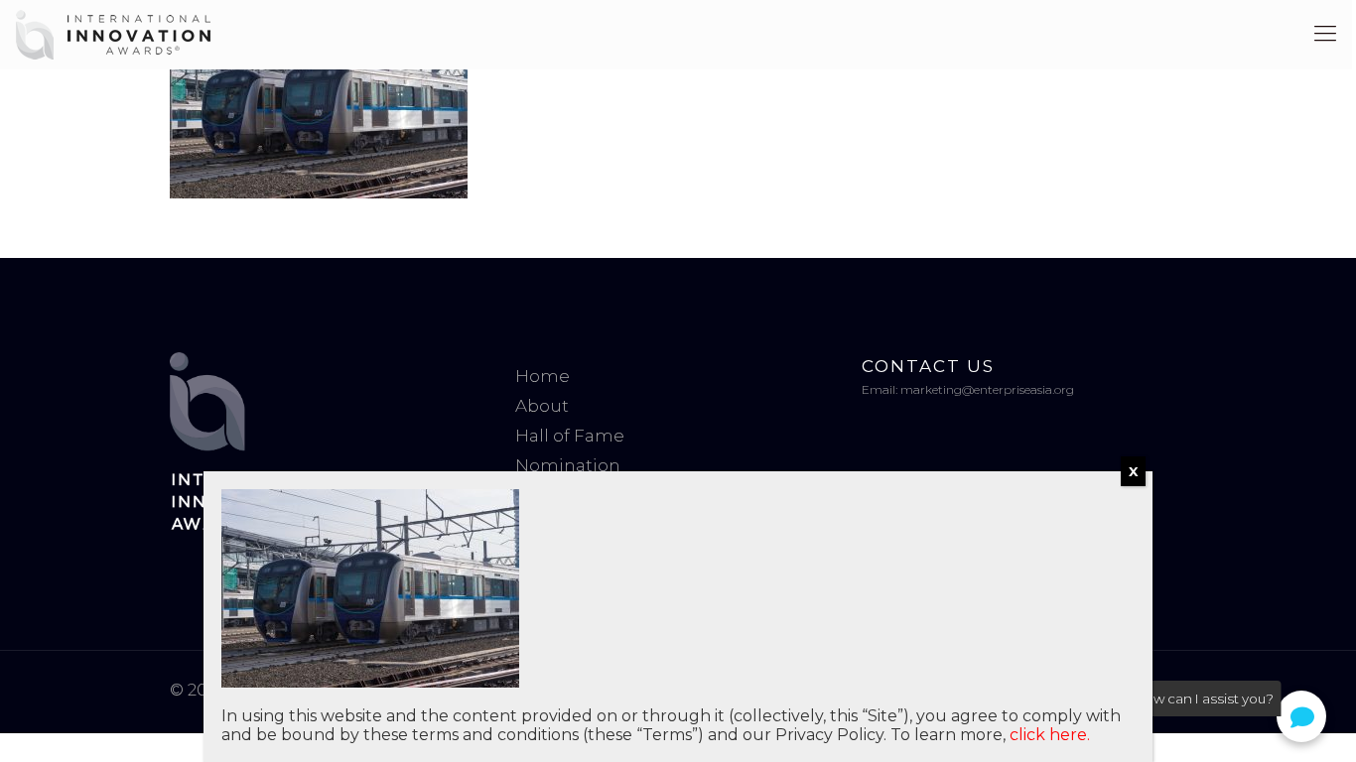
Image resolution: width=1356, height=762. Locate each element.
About (542, 406)
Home (542, 376)
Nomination (567, 465)
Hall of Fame (569, 435)
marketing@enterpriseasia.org (987, 389)
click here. (1050, 734)
